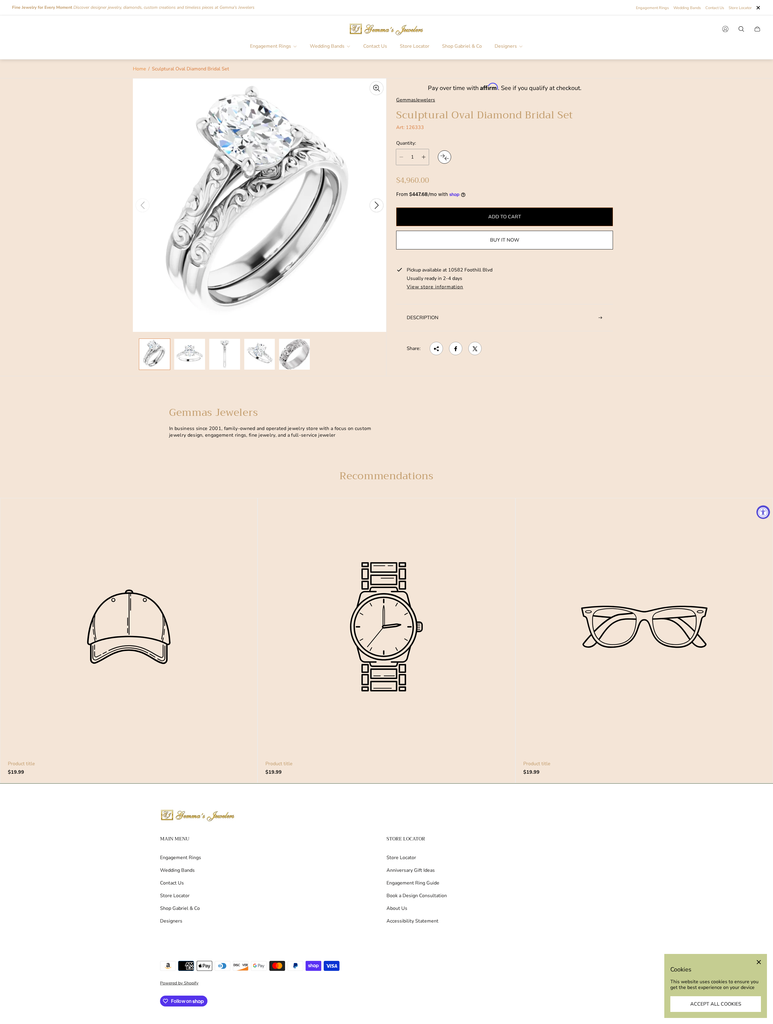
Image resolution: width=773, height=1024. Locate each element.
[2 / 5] (189, 354)
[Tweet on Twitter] (475, 348)
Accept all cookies (715, 1004)
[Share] (436, 348)
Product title (21, 763)
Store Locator (740, 8)
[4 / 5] (259, 354)
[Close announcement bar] (757, 7)
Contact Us (714, 8)
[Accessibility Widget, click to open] (763, 512)
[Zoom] (376, 88)
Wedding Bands (687, 8)
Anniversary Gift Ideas (410, 870)
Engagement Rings (652, 8)
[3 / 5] (224, 354)
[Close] (758, 962)
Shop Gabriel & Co (180, 908)
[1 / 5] (154, 354)
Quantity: (406, 143)
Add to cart (504, 216)
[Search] (741, 29)
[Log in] (725, 29)
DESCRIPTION (422, 317)
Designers (171, 921)
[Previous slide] (142, 205)
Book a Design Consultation (416, 895)
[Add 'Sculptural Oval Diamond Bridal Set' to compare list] (444, 157)
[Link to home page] (198, 816)
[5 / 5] (294, 354)
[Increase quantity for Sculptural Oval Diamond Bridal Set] (424, 157)
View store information (435, 287)
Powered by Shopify (179, 983)
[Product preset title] (128, 626)
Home (139, 69)
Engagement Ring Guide (412, 883)
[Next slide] (376, 205)
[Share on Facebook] (455, 348)
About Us (396, 908)
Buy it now (504, 240)
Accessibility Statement (412, 921)
